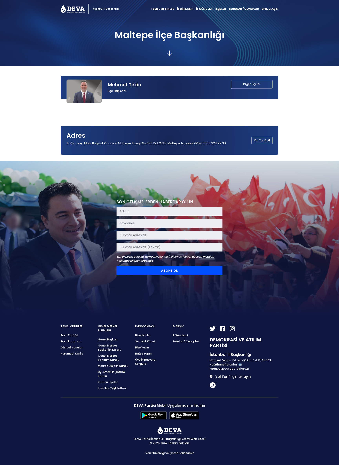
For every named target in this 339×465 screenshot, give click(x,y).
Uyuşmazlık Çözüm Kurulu (111, 374)
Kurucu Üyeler (108, 382)
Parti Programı (71, 341)
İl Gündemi (180, 335)
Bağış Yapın (143, 354)
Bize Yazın (142, 347)
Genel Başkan (108, 339)
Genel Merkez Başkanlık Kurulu (109, 348)
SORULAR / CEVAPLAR (244, 9)
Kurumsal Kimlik (72, 354)
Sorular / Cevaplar (185, 341)
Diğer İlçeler (252, 84)
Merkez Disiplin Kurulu (113, 366)
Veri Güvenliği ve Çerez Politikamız (169, 453)
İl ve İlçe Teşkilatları (112, 388)
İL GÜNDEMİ (204, 9)
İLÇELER (220, 9)
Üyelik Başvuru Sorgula (145, 362)
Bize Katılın (142, 335)
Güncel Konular (72, 347)
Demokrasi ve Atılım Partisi (73, 9)
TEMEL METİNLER (162, 9)
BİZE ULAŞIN (270, 9)
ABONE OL (169, 270)
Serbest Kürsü (145, 341)
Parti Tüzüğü (69, 335)
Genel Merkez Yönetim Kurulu (108, 358)
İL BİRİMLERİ (185, 9)
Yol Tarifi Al (262, 140)
